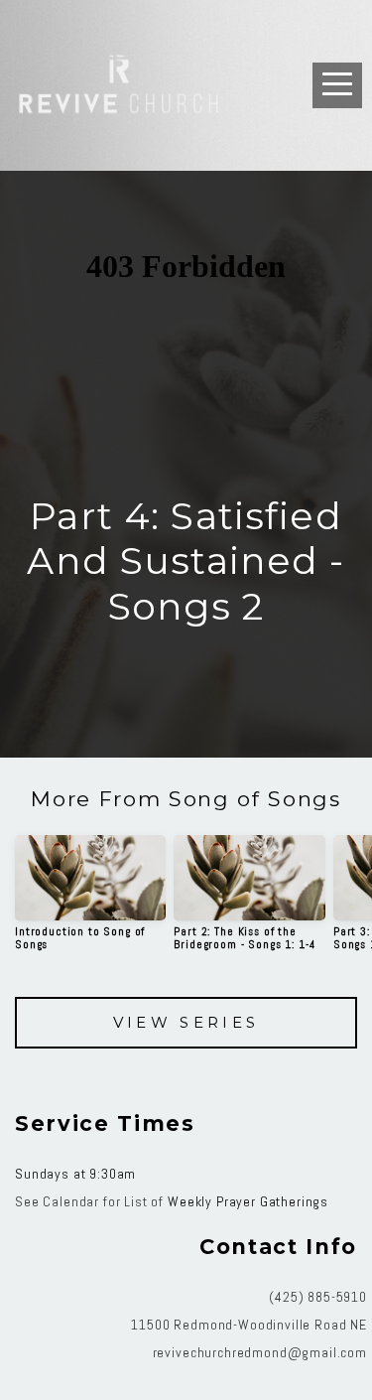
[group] (90, 901)
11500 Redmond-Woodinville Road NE (249, 1324)
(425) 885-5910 (318, 1297)
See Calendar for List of (91, 1201)
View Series (186, 1022)
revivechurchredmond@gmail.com (260, 1352)
